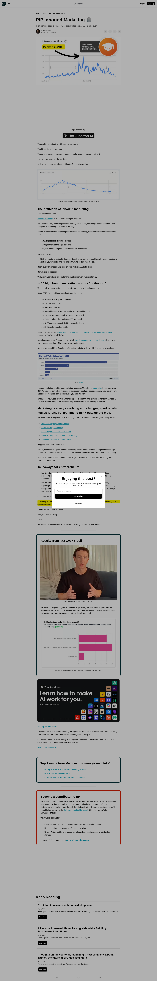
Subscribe (78, 496)
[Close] (102, 476)
